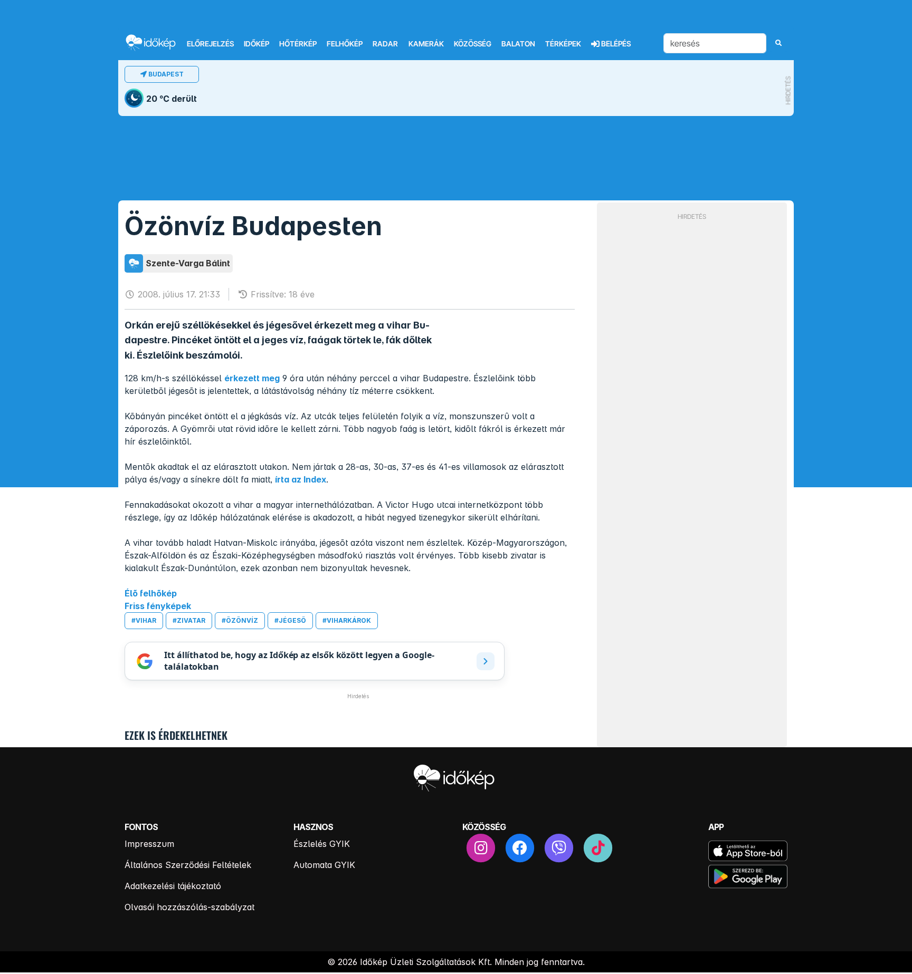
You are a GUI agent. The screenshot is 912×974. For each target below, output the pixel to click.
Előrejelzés (210, 44)
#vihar (143, 620)
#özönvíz (240, 620)
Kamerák (426, 44)
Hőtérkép (298, 44)
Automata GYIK (324, 865)
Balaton (518, 44)
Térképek (563, 44)
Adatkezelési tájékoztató (173, 886)
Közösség (472, 44)
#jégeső (290, 620)
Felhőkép (345, 44)
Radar (385, 44)
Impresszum (149, 843)
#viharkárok (346, 620)
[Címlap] (155, 42)
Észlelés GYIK (321, 843)
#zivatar (189, 620)
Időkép (256, 44)
